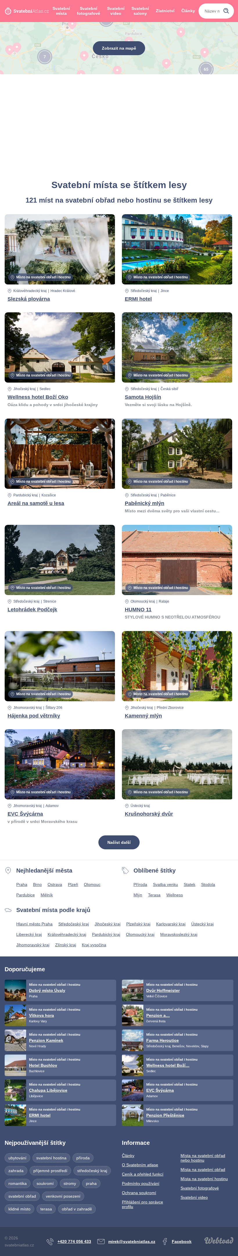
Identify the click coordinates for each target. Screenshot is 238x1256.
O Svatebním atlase (140, 1165)
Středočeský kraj (144, 291)
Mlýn (138, 895)
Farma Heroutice (162, 1040)
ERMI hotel (138, 299)
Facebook (182, 1241)
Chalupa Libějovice (48, 1090)
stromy (70, 1183)
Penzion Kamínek (46, 1040)
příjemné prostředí (50, 1170)
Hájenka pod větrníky (34, 716)
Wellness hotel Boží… (168, 1065)
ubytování (17, 1158)
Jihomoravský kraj (27, 708)
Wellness (174, 895)
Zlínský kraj (65, 945)
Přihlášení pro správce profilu (142, 1204)
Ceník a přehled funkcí (142, 1174)
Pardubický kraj (25, 495)
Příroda (140, 884)
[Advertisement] (119, 126)
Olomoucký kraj (143, 601)
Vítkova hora (41, 1015)
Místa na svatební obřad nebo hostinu (203, 1158)
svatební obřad (22, 1196)
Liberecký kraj (29, 934)
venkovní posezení (63, 1196)
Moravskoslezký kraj (178, 934)
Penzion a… (158, 1015)
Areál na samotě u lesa (36, 503)
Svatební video (116, 11)
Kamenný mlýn (143, 716)
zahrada (16, 1170)
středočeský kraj (92, 1170)
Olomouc (92, 884)
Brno (37, 884)
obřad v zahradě (77, 1209)
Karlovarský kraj (170, 924)
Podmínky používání (140, 1183)
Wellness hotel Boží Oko (38, 397)
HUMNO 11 (138, 609)
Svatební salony (140, 11)
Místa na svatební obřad (203, 1169)
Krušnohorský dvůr (149, 814)
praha (91, 1183)
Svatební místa (61, 11)
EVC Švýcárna (25, 814)
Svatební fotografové (88, 11)
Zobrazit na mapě (119, 48)
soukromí (45, 1183)
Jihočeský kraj (24, 389)
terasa (46, 1209)
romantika (17, 1183)
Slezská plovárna (29, 299)
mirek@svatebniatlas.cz (131, 1241)
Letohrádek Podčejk (32, 609)
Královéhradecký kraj (30, 291)
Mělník (47, 895)
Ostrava (55, 884)
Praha (21, 884)
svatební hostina (51, 1158)
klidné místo (19, 1209)
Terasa (154, 895)
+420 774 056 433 (74, 1241)
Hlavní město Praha (34, 924)
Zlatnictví (165, 10)
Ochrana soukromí (139, 1192)
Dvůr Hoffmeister (163, 990)
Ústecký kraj (140, 806)
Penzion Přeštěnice (165, 1115)
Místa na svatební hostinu (204, 1178)
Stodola (208, 884)
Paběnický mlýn (144, 503)
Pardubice (25, 895)
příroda (83, 1158)
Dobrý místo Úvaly (47, 990)
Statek (189, 884)
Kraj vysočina (94, 945)
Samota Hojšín (143, 397)
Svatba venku (165, 884)
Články (188, 10)
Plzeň (73, 884)
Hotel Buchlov (43, 1065)
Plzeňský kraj (138, 924)
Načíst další (119, 842)
